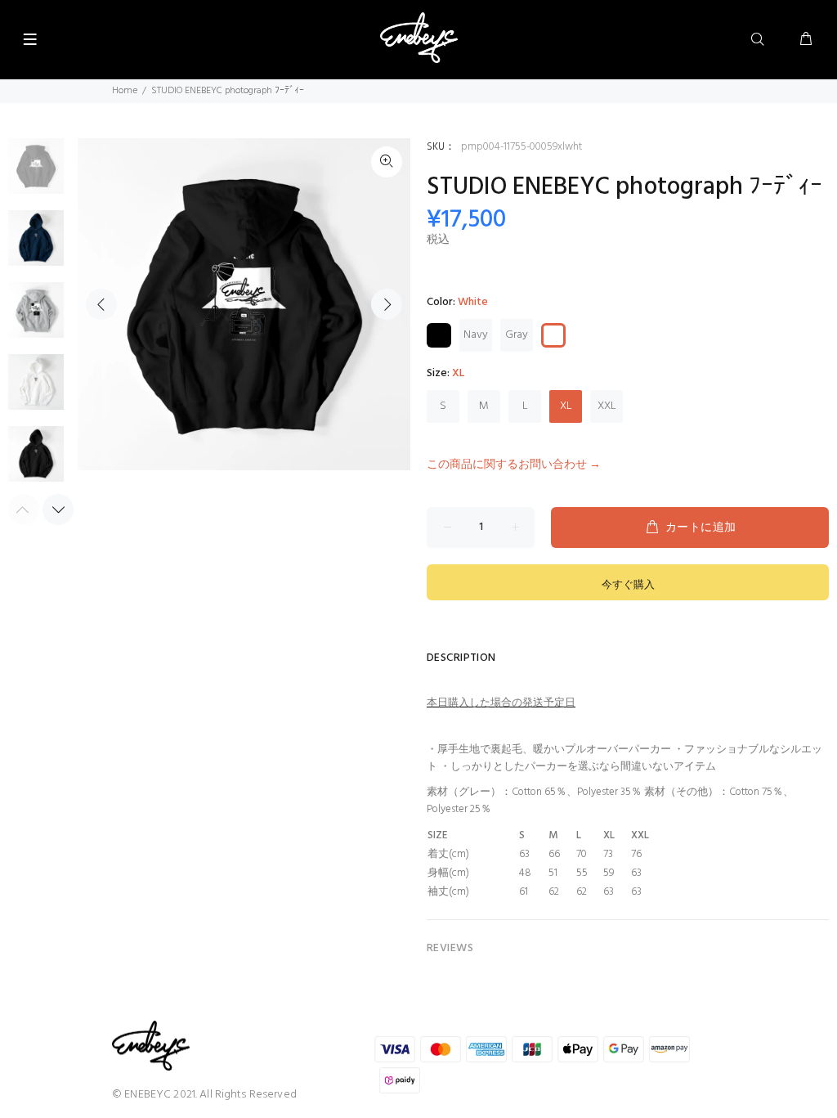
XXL (607, 406)
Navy (475, 335)
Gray (516, 335)
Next (386, 304)
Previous (101, 304)
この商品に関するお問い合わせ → (514, 465)
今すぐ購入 (628, 585)
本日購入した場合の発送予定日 (501, 703)
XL (566, 406)
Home (124, 91)
